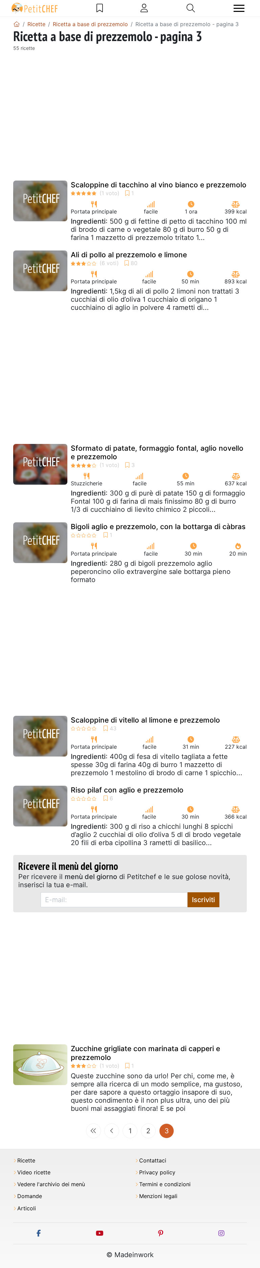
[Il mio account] (144, 8)
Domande (29, 1196)
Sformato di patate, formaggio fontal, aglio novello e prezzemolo (157, 452)
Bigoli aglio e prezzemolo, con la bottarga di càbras (158, 526)
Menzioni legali (158, 1196)
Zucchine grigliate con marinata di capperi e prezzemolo (145, 1052)
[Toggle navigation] (239, 8)
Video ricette (33, 1172)
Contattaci (152, 1160)
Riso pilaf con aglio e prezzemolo (127, 790)
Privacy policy (157, 1172)
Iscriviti (203, 900)
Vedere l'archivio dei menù (51, 1184)
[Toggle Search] (190, 8)
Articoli (26, 1208)
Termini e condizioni (165, 1184)
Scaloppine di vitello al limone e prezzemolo (145, 720)
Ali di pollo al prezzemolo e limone (129, 254)
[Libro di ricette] (99, 8)
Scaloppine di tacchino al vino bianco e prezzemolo (158, 185)
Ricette (26, 1160)
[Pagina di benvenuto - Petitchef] (16, 24)
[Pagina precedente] (111, 1130)
